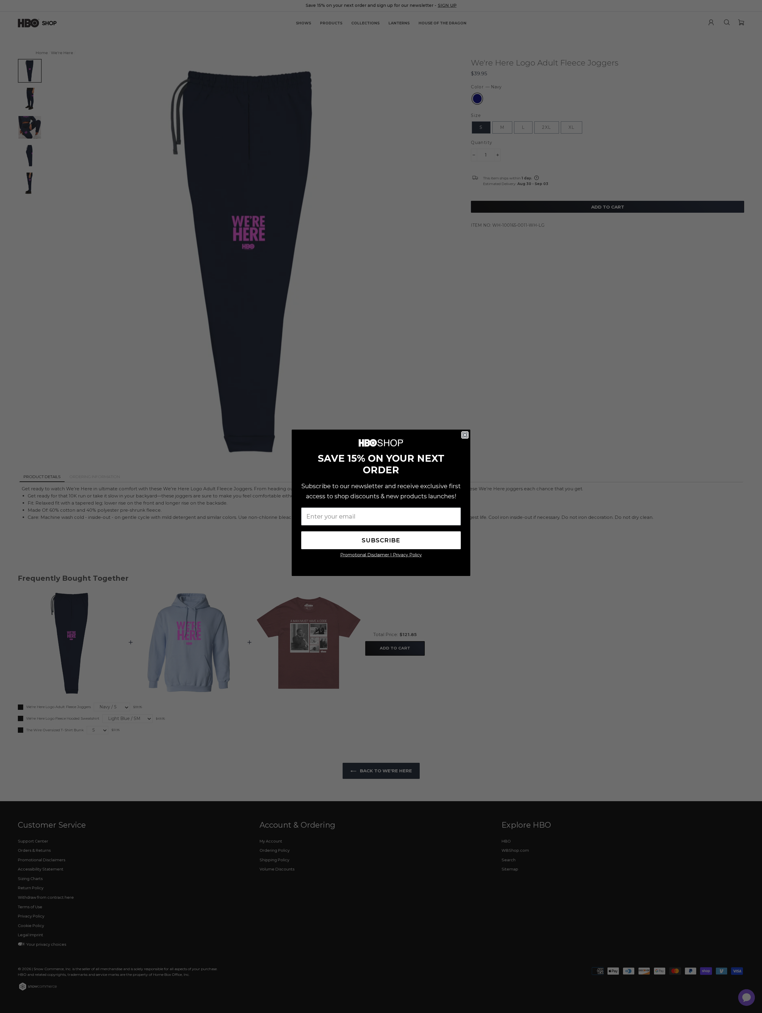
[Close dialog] (465, 435)
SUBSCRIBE (381, 540)
